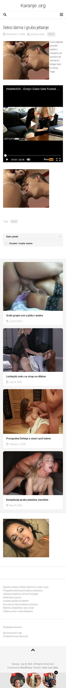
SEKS (51, 34)
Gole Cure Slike (50, 667)
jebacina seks (37, 34)
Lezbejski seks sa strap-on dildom (26, 376)
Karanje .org (33, 5)
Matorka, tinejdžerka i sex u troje (18, 608)
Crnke (14, 221)
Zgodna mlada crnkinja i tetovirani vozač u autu (26, 587)
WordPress (26, 667)
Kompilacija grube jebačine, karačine (27, 499)
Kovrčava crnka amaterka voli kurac (20, 604)
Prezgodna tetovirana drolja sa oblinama (22, 590)
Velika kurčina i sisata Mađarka (18, 611)
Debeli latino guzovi (12, 597)
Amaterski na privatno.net (15, 636)
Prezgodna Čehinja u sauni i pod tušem (28, 438)
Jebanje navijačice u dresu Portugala (20, 594)
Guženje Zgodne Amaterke (15, 601)
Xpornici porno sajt (12, 633)
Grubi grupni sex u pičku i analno (24, 315)
